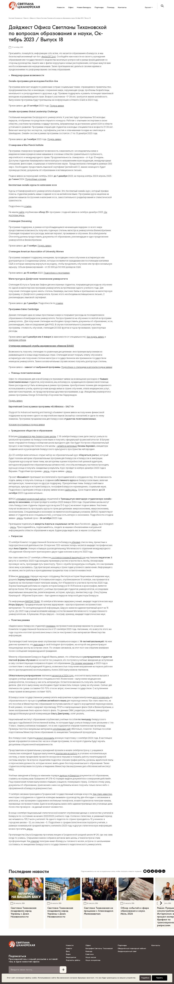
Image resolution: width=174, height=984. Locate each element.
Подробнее (145, 978)
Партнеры (99, 7)
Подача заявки (57, 106)
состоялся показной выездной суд (68, 557)
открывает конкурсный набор (31, 499)
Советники (89, 954)
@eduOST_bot (48, 56)
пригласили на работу (66, 753)
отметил (34, 841)
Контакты (122, 7)
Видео (68, 954)
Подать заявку (54, 139)
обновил (75, 542)
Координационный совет (127, 951)
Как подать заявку (95, 337)
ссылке (27, 206)
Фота (68, 951)
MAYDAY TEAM (32, 601)
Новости (61, 7)
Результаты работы (73, 960)
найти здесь (71, 490)
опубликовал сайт (62, 729)
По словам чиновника (82, 663)
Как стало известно (102, 794)
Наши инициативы (92, 960)
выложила (38, 644)
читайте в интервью (67, 446)
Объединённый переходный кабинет (132, 948)
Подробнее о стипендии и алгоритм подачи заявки (86, 367)
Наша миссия (90, 957)
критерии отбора (17, 340)
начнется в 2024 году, (63, 675)
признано (51, 626)
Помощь (110, 7)
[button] (161, 903)
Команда (88, 951)
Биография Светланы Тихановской (99, 948)
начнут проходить (45, 738)
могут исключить (101, 697)
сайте (21, 212)
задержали (23, 576)
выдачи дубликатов (69, 775)
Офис (71, 7)
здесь (46, 471)
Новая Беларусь (84, 7)
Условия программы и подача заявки (27, 425)
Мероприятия (71, 957)
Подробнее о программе (57, 273)
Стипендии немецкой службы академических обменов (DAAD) (41, 346)
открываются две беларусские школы (37, 436)
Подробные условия (35, 179)
